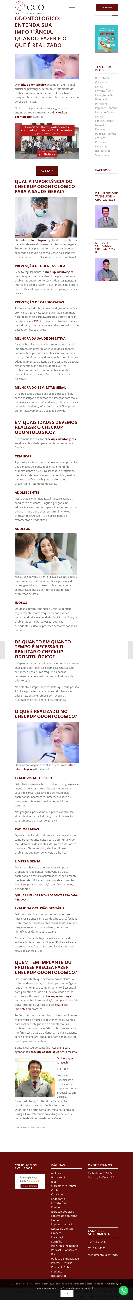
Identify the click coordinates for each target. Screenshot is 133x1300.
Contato (56, 1190)
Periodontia (102, 129)
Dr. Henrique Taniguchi (32, 1127)
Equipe (55, 1207)
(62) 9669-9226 (97, 1242)
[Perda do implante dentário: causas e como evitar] (130, 650)
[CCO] (29, 7)
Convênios (57, 1194)
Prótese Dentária (61, 1263)
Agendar (107, 7)
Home (55, 1220)
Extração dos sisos (62, 1211)
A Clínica (56, 1173)
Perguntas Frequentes (65, 1246)
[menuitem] (70, 7)
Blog (54, 1181)
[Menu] (70, 7)
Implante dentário (62, 1224)
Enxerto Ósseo (104, 91)
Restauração (103, 150)
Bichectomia (102, 78)
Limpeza (56, 1233)
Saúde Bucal (102, 155)
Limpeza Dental (104, 121)
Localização (58, 1237)
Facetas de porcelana (64, 1216)
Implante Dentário (106, 108)
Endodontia (58, 1199)
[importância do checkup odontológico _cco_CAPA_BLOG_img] (47, 66)
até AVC (34, 321)
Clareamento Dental (63, 1186)
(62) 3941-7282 (97, 1248)
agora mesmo (68, 1052)
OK (67, 1293)
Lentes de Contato (62, 1228)
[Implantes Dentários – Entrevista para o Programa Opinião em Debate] (2, 650)
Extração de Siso (105, 95)
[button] (123, 1290)
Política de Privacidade (65, 1258)
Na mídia (100, 125)
